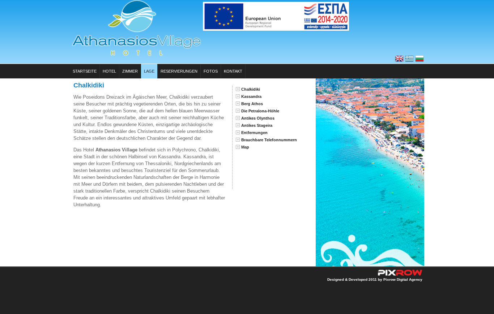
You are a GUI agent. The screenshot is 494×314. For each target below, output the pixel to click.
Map (245, 147)
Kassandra (251, 96)
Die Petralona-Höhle (260, 111)
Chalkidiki (250, 89)
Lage (149, 71)
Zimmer (130, 71)
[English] (399, 61)
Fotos (211, 71)
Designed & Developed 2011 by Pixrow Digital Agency (374, 279)
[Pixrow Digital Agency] (399, 276)
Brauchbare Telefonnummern (269, 140)
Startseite (85, 71)
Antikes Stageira (256, 125)
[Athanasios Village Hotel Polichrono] (136, 55)
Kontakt (233, 71)
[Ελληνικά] (409, 61)
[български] (419, 61)
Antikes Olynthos (257, 118)
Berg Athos (252, 104)
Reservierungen (179, 71)
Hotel (109, 71)
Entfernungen (254, 132)
